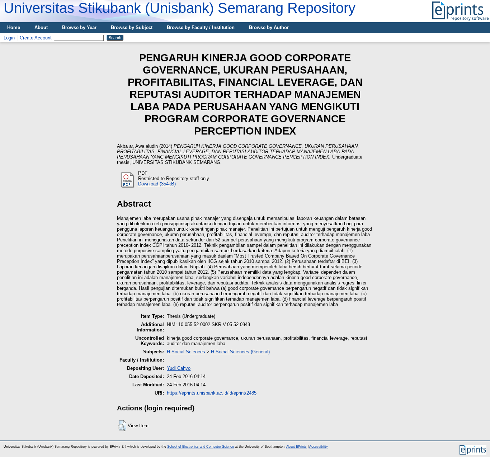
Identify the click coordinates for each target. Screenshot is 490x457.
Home (13, 27)
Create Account (36, 38)
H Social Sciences (186, 351)
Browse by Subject (131, 27)
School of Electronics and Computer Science (200, 446)
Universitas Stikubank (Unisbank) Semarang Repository (179, 8)
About (41, 27)
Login (9, 38)
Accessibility (318, 446)
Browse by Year (79, 27)
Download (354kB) (157, 184)
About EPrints (296, 446)
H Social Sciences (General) (240, 351)
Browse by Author (269, 27)
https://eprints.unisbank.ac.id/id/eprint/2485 (211, 393)
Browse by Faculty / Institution (201, 27)
